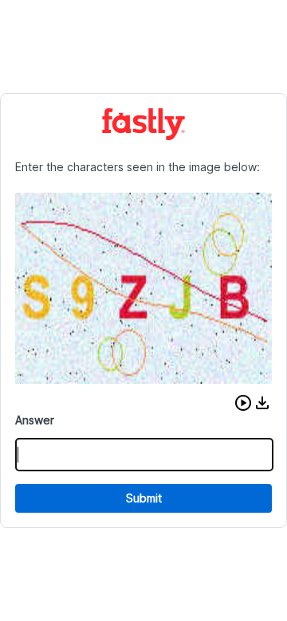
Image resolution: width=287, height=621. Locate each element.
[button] (243, 402)
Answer (34, 420)
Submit (144, 498)
